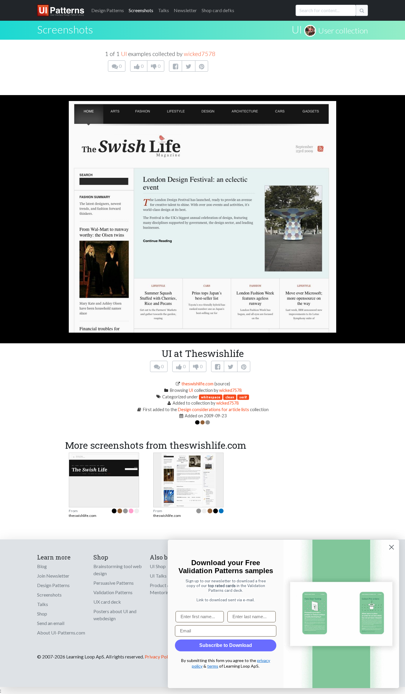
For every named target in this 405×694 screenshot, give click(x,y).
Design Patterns (53, 585)
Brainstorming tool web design (117, 569)
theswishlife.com (197, 383)
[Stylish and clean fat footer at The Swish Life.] (104, 464)
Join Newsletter (53, 575)
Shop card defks (218, 10)
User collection (343, 30)
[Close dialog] (391, 547)
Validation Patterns (113, 592)
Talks (163, 10)
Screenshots (141, 10)
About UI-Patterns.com (61, 632)
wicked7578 (200, 53)
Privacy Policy (159, 656)
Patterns (107, 10)
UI (297, 29)
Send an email (50, 623)
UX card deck (107, 602)
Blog (42, 566)
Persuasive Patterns (113, 583)
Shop (42, 613)
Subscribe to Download (225, 645)
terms (212, 666)
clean (229, 397)
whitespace (210, 397)
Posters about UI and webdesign (114, 614)
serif (243, 397)
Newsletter (185, 10)
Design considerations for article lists (213, 409)
